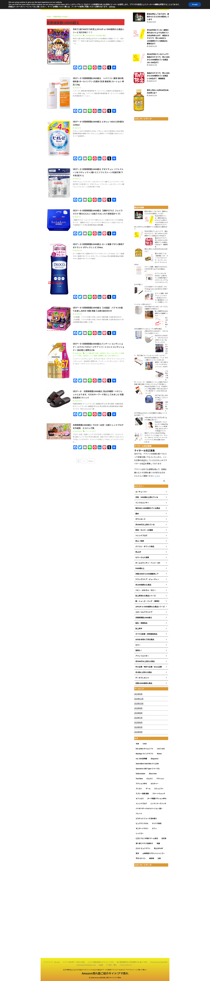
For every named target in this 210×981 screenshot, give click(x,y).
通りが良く (95, 353)
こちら (157, 476)
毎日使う (103, 353)
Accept (194, 4)
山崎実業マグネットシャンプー (154, 853)
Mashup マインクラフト (144, 753)
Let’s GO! (161, 748)
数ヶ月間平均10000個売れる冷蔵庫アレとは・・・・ (161, 313)
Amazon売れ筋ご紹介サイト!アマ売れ (105, 973)
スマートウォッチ (158, 793)
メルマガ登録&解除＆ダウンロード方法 (101, 962)
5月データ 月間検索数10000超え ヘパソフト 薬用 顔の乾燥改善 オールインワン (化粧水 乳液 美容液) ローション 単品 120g (98, 81)
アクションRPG (141, 783)
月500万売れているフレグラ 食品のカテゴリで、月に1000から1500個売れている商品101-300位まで (158, 58)
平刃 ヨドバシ (141, 858)
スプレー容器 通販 (142, 793)
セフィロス (140, 798)
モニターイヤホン (142, 828)
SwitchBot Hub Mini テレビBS (147, 763)
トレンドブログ (90, 431)
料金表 (101, 965)
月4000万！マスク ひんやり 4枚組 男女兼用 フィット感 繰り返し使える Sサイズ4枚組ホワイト (161, 426)
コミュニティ (158, 788)
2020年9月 (138, 708)
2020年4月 (138, 732)
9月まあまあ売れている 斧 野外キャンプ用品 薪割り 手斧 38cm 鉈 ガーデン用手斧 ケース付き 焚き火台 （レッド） (156, 389)
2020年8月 (138, 713)
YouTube (139, 778)
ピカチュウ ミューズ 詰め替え (146, 818)
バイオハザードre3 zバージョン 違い (149, 808)
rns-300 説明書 (141, 758)
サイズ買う (78, 356)
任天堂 (164, 838)
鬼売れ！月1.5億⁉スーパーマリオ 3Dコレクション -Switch (161, 365)
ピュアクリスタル (142, 823)
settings (112, 7)
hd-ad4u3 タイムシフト (144, 748)
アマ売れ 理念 (111, 965)
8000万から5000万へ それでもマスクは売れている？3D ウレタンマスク (161, 338)
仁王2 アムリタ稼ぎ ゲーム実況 (147, 838)
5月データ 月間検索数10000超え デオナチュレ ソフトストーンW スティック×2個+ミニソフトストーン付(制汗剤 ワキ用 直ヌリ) (98, 172)
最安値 (151, 858)
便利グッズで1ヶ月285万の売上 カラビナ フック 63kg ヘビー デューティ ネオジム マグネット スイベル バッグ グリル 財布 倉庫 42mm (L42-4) (156, 437)
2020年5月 (138, 727)
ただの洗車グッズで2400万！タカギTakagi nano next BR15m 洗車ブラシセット (155, 289)
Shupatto (154, 758)
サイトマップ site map (52, 962)
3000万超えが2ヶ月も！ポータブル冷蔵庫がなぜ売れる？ (156, 308)
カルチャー (154, 783)
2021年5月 (138, 694)
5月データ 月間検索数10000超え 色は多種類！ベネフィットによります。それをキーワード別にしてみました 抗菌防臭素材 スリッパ (98, 394)
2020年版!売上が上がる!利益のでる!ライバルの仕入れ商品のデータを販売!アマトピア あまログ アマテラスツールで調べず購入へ (105, 970)
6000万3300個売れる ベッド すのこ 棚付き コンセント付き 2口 (156, 359)
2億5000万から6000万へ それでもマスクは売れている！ (156, 332)
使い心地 (108, 356)
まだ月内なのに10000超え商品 (95, 35)
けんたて (149, 778)
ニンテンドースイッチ (158, 803)
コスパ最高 (93, 356)
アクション (160, 778)
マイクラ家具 (156, 823)
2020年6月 (138, 722)
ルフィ (154, 828)
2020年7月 (138, 717)
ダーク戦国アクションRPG (156, 798)
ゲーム (148, 788)
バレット (139, 813)
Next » (91, 461)
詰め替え (86, 356)
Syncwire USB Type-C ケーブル (148, 768)
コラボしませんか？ (126, 965)
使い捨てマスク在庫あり (144, 843)
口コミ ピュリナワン (143, 848)
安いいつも (110, 353)
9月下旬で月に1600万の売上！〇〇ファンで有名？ (161, 397)
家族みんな (115, 356)
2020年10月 (138, 703)
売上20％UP (158, 848)
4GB (137, 743)
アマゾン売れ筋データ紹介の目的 (74, 962)
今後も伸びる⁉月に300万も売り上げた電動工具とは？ (155, 418)
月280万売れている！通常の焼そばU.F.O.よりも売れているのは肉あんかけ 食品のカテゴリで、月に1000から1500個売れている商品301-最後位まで (158, 37)
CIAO (145, 743)
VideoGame (140, 773)
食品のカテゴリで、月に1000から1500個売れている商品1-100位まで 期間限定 (158, 76)
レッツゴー (140, 833)
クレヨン (139, 788)
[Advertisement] (151, 164)
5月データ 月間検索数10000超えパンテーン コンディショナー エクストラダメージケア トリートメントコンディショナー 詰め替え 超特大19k (98, 346)
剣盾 (158, 843)
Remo (159, 753)
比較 (159, 858)
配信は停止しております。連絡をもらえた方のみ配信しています (158, 17)
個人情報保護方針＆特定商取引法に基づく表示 (132, 962)
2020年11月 (138, 698)
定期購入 (101, 356)
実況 (137, 853)
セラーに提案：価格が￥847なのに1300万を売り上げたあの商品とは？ (155, 269)
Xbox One (153, 773)
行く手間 (88, 353)
